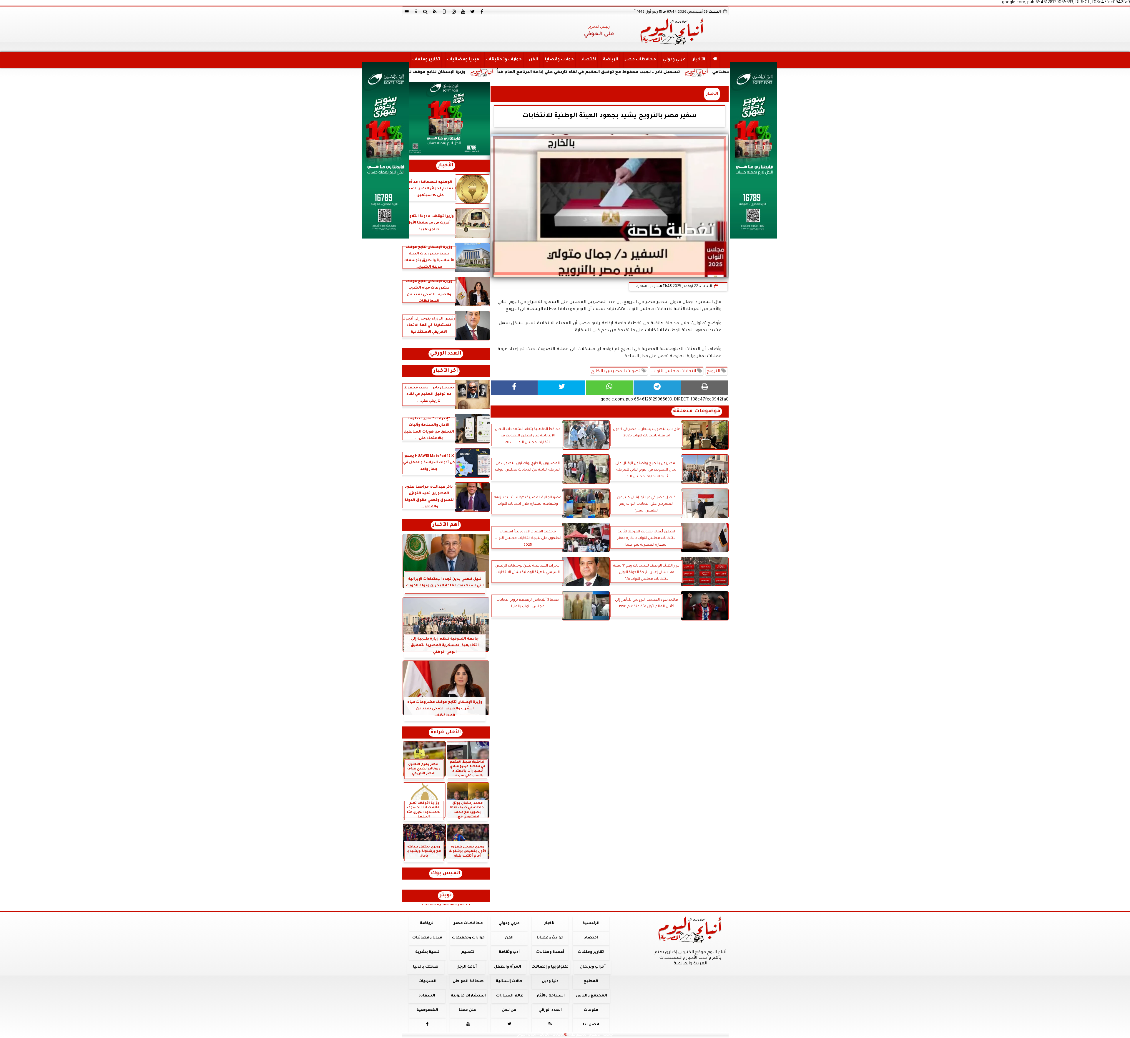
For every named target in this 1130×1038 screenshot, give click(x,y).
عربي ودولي (674, 59)
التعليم (468, 952)
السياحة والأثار (550, 996)
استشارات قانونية (468, 996)
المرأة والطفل (507, 967)
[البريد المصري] (446, 118)
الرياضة (610, 59)
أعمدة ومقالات (550, 952)
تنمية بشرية (427, 952)
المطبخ (591, 981)
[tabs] (406, 11)
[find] (425, 11)
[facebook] (482, 11)
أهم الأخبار (446, 525)
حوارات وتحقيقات (503, 59)
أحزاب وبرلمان (592, 967)
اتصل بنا (591, 1025)
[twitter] (472, 11)
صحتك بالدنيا (425, 967)
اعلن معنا (468, 1010)
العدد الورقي (445, 354)
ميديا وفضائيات (463, 59)
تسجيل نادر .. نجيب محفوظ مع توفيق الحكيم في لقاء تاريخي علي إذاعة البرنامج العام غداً (671, 72)
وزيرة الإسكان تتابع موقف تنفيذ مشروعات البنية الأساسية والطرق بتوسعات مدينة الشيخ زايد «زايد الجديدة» (435, 72)
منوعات (591, 1010)
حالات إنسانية (509, 981)
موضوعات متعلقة (696, 411)
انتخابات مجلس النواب (674, 371)
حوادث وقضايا (559, 59)
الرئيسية (590, 923)
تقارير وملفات (426, 59)
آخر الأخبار (445, 371)
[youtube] (463, 11)
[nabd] (444, 11)
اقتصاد (588, 59)
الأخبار (698, 59)
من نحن (509, 1010)
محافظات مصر (640, 59)
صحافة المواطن (468, 981)
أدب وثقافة (508, 952)
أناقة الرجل (466, 967)
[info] (416, 11)
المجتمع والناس (591, 996)
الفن (533, 59)
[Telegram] (657, 387)
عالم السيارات (509, 996)
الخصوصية (427, 1010)
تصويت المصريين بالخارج (616, 371)
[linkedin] (453, 11)
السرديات (427, 981)
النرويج (714, 371)
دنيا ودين (549, 981)
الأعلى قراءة (446, 732)
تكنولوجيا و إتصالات (550, 967)
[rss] (435, 11)
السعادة (426, 996)
